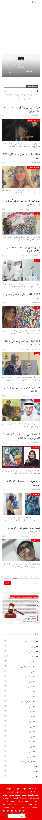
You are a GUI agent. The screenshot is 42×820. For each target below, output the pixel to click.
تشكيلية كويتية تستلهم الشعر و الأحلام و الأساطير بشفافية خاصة (24, 530)
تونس (31, 726)
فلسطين (30, 706)
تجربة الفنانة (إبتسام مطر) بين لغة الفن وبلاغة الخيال (21, 156)
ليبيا (17, 95)
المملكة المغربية (9, 95)
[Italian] (3, 812)
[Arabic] (23, 812)
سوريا (30, 721)
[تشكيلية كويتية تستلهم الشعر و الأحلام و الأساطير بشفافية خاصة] (21, 550)
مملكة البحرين (27, 99)
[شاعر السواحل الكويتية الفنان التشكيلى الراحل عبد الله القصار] (21, 410)
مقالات (33, 771)
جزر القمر (29, 756)
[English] (19, 812)
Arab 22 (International (28, 641)
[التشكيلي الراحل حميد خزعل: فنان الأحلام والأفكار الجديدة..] (21, 270)
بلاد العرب (32, 656)
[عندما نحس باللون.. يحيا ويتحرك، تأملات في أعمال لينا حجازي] (21, 223)
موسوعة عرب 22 (34, 120)
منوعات (33, 766)
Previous (6, 64)
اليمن (31, 746)
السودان (30, 731)
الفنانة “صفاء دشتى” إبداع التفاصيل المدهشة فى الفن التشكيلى (21, 343)
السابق (36, 577)
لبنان (31, 716)
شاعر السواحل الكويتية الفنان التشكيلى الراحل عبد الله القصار (21, 390)
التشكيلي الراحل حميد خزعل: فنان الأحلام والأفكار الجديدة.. (23, 249)
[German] (11, 812)
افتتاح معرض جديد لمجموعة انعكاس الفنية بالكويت (23, 483)
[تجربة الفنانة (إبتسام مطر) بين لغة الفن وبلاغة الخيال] (21, 177)
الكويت (37, 214)
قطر (20, 99)
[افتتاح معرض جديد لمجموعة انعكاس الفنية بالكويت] (21, 504)
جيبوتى (22, 804)
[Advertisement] (21, 30)
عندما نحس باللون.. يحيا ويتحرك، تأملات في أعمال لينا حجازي (22, 203)
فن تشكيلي (36, 447)
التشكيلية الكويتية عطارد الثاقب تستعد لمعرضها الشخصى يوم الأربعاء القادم (21, 436)
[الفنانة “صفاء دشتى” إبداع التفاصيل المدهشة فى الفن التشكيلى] (21, 363)
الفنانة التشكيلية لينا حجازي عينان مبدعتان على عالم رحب (21, 296)
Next (36, 64)
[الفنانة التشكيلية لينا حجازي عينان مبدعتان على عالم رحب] (21, 317)
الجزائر (35, 99)
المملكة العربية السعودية (26, 95)
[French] (15, 812)
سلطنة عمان (29, 741)
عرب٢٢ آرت (34, 3)
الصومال (30, 696)
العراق (30, 711)
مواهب (33, 776)
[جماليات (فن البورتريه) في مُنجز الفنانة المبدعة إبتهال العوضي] (21, 130)
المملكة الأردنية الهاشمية (26, 701)
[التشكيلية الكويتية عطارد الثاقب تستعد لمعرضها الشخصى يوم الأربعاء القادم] (21, 457)
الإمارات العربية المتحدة (26, 761)
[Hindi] (7, 812)
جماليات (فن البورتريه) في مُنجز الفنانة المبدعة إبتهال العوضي (22, 109)
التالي (6, 577)
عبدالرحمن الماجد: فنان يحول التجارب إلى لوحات (21, 63)
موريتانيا (30, 736)
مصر (36, 95)
